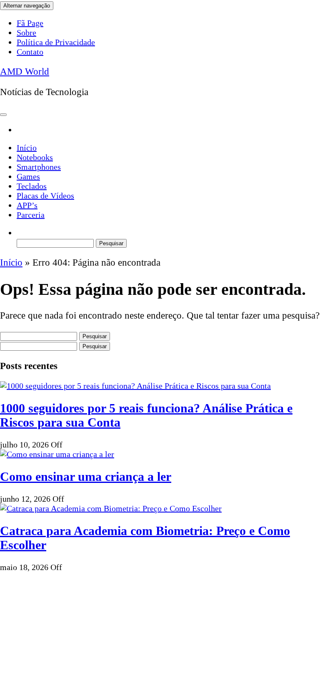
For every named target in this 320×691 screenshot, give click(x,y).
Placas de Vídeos (45, 195)
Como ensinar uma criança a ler (85, 476)
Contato (30, 51)
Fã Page (30, 23)
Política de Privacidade (56, 42)
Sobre (26, 32)
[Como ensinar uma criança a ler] (57, 454)
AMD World (24, 71)
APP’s (27, 205)
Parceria (31, 214)
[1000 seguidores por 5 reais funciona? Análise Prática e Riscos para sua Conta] (135, 385)
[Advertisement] (160, 630)
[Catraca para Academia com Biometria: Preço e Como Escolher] (111, 508)
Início (27, 147)
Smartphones (39, 166)
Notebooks (35, 157)
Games (28, 176)
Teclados (32, 186)
